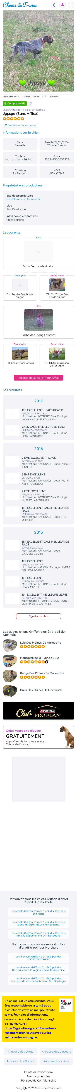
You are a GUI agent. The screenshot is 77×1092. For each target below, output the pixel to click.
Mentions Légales (38, 1076)
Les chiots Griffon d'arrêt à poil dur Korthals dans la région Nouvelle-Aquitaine (38, 923)
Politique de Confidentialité (38, 1080)
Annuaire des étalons (20, 1061)
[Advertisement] (38, 779)
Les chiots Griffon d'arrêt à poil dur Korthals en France (38, 912)
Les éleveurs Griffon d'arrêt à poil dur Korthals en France (38, 958)
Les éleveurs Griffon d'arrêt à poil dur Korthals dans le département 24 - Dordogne (38, 980)
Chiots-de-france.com (38, 1072)
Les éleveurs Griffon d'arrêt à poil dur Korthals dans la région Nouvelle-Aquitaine (38, 968)
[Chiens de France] (20, 4)
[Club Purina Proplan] (38, 711)
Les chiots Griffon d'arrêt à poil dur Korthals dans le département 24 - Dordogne (38, 934)
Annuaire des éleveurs (56, 1051)
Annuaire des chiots (20, 1051)
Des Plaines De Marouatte (22, 125)
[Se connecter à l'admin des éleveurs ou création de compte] (63, 4)
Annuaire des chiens (56, 1061)
